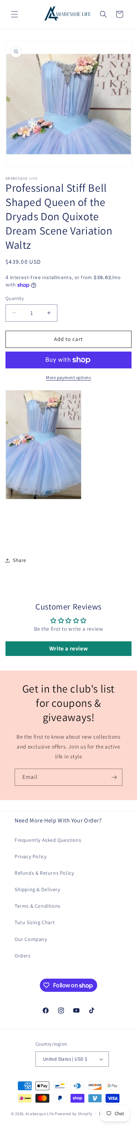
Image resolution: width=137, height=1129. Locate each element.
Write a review (68, 648)
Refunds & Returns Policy (44, 873)
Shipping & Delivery (37, 889)
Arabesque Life (40, 1113)
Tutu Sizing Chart (35, 922)
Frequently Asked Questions (48, 840)
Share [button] (19, 560)
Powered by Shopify (73, 1113)
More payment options (68, 377)
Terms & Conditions (38, 906)
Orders (23, 955)
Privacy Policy (30, 856)
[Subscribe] (114, 777)
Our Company (31, 939)
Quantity (14, 298)
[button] (15, 14)
